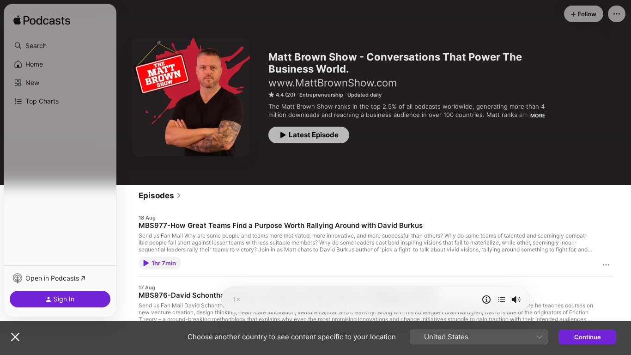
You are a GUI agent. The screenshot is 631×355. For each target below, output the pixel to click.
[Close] (15, 337)
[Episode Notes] (486, 299)
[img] (41, 20)
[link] (160, 195)
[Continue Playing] (501, 299)
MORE (538, 115)
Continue (587, 337)
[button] (60, 46)
